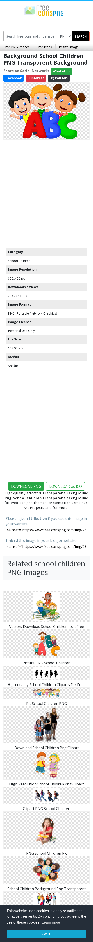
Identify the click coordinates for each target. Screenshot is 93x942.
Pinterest (36, 78)
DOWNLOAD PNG (26, 486)
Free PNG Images (17, 47)
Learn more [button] (51, 922)
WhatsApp (61, 71)
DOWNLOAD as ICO (65, 486)
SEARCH (80, 36)
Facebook (13, 78)
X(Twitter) (59, 78)
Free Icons (44, 47)
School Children (19, 261)
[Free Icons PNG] (44, 10)
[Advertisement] (46, 192)
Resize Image (69, 47)
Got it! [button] (46, 934)
